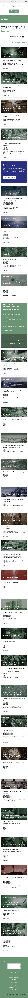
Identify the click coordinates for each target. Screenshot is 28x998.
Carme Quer (17, 799)
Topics (15, 11)
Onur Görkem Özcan (19, 769)
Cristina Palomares (10, 799)
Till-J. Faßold (13, 676)
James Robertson (18, 265)
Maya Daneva (17, 736)
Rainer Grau (13, 424)
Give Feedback (14, 985)
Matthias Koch (16, 237)
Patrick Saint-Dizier (16, 294)
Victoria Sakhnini (14, 618)
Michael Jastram (14, 450)
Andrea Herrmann (10, 706)
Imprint (9, 994)
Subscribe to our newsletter (13, 343)
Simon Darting (22, 560)
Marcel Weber (17, 706)
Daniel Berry (20, 618)
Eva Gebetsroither (21, 206)
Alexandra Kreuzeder (16, 207)
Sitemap (4, 994)
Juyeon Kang (17, 397)
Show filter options (12, 36)
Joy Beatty (9, 477)
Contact (14, 979)
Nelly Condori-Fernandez (8, 737)
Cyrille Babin (13, 827)
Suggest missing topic (9, 177)
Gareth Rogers (13, 504)
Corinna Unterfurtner (7, 207)
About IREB (14, 975)
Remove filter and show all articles (20, 42)
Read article (5, 68)
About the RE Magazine (14, 977)
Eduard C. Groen (10, 237)
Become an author (14, 989)
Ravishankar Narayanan (15, 119)
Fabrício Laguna (10, 589)
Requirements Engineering (14, 6)
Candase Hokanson (14, 477)
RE (14, 1)
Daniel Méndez (10, 944)
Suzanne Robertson (10, 265)
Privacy (13, 994)
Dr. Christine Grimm (11, 769)
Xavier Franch (22, 799)
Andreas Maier (16, 560)
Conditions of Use (20, 994)
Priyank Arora (13, 90)
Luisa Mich (9, 618)
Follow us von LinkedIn (13, 340)
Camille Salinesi (14, 63)
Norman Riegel (18, 885)
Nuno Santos (13, 645)
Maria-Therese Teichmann (12, 206)
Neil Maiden (13, 913)
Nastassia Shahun (14, 368)
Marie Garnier (9, 294)
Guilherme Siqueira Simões (12, 151)
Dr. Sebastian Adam (11, 885)
